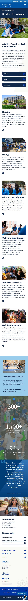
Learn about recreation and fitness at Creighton (12, 390)
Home (3, 10)
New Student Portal (7, 537)
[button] (14, 550)
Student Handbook (7, 543)
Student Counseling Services (9, 540)
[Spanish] (8, 582)
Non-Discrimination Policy (13, 589)
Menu (25, 6)
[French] (4, 582)
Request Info (15, 1)
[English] (3, 582)
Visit (21, 1)
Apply (25, 1)
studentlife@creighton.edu (8, 527)
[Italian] (6, 582)
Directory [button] (12, 40)
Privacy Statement (6, 592)
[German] (5, 582)
